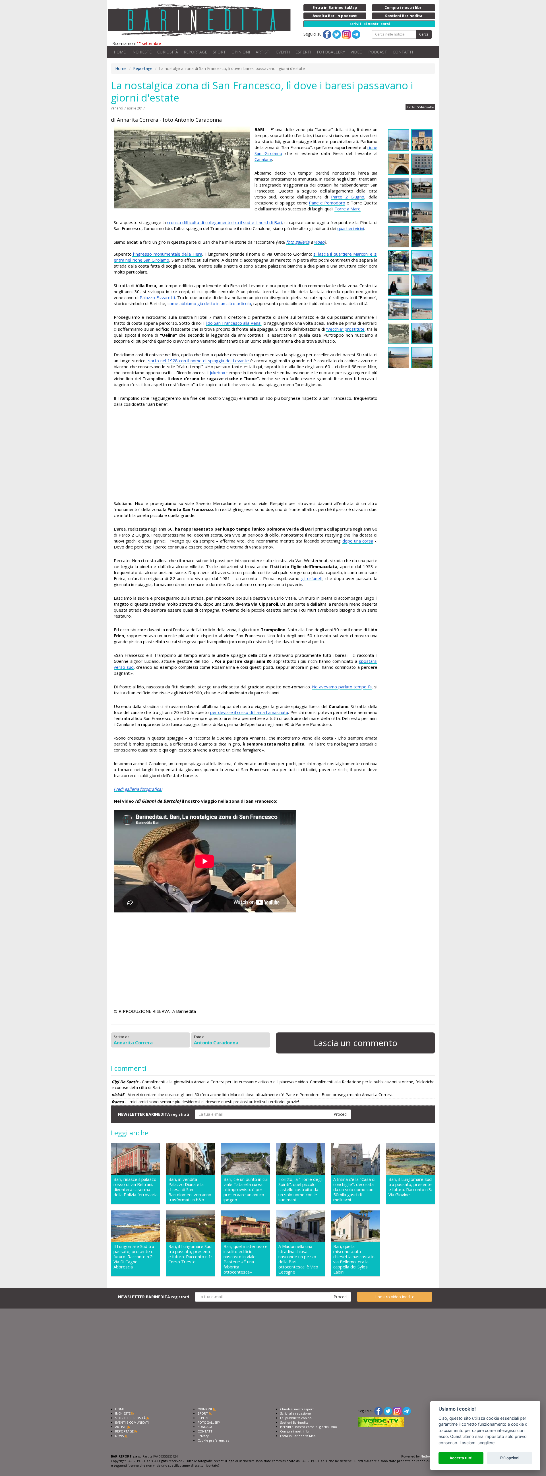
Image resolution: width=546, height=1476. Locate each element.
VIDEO (357, 52)
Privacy (203, 1436)
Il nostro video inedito (395, 1296)
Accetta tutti (461, 1458)
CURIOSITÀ (167, 52)
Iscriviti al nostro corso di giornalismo (308, 1427)
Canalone (263, 159)
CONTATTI (403, 52)
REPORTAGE (195, 52)
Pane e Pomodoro (327, 203)
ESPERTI (303, 52)
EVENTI (283, 52)
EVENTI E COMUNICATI (132, 1422)
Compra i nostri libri (295, 1431)
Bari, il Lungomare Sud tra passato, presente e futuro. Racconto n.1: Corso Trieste (190, 1254)
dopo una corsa (357, 541)
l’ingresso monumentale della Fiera (167, 254)
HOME (120, 52)
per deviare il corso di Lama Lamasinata (249, 712)
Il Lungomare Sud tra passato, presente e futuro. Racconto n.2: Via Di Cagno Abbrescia (133, 1257)
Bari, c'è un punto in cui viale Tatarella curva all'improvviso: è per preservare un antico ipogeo (246, 1189)
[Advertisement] (245, 454)
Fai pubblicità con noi (296, 1418)
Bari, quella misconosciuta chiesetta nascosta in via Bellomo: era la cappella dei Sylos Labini (354, 1259)
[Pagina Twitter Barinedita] (388, 1411)
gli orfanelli (311, 578)
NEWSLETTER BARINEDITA (153, 1114)
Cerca (424, 34)
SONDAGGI (206, 1427)
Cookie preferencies (213, 1440)
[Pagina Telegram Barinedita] (406, 1411)
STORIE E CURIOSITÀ (130, 1418)
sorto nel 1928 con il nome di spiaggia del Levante (199, 360)
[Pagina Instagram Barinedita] (397, 1411)
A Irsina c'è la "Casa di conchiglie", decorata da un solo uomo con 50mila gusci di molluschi (354, 1189)
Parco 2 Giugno (348, 197)
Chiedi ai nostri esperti (297, 1409)
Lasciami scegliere (477, 1442)
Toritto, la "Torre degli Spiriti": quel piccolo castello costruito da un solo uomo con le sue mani (300, 1189)
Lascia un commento (355, 1043)
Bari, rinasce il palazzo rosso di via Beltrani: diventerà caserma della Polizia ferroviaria (135, 1187)
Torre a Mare (347, 209)
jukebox (217, 372)
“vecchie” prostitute (345, 329)
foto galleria (297, 242)
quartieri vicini (350, 228)
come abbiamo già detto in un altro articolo (209, 303)
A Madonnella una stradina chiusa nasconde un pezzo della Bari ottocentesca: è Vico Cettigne (298, 1259)
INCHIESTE (141, 52)
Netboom (428, 1456)
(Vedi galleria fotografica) (138, 789)
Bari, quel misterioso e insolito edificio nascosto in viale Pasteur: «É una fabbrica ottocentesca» (246, 1259)
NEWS (119, 1436)
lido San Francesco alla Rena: (234, 323)
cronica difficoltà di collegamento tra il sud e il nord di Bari (224, 222)
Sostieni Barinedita (294, 1422)
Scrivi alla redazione (295, 1413)
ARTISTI (263, 52)
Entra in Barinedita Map (298, 1436)
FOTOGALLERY (331, 52)
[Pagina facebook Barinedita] (378, 1411)
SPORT (219, 52)
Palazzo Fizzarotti (157, 297)
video (319, 242)
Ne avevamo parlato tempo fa (342, 687)
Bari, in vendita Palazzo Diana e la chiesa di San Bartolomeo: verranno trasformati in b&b (189, 1189)
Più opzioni (509, 1458)
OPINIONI (240, 52)
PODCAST (377, 52)
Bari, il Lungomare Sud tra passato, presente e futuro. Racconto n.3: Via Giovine (410, 1187)
